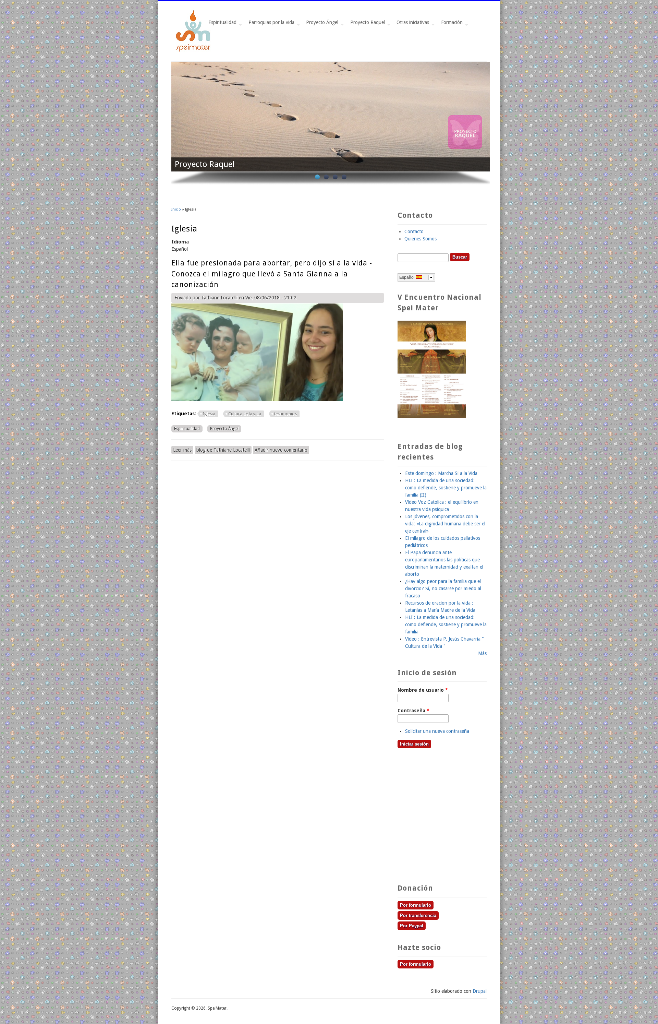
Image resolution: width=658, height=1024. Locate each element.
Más (482, 653)
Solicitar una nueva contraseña (437, 731)
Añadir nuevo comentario (281, 450)
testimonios (285, 414)
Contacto (414, 231)
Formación (450, 24)
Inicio (176, 209)
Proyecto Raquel (366, 24)
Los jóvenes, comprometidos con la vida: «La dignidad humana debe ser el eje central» (445, 524)
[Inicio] (193, 50)
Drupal (480, 991)
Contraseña (413, 710)
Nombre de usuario (423, 690)
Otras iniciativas (411, 24)
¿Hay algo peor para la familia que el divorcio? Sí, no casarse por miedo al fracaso (443, 588)
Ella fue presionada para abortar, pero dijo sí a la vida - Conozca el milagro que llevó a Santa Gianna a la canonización (271, 274)
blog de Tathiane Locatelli (223, 450)
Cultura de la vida (244, 414)
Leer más (183, 450)
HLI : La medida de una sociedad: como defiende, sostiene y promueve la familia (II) (446, 488)
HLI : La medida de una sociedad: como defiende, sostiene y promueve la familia (446, 624)
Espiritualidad (221, 24)
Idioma (180, 242)
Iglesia (209, 414)
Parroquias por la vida (270, 24)
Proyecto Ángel (320, 24)
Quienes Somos (420, 238)
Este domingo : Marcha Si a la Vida (441, 473)
